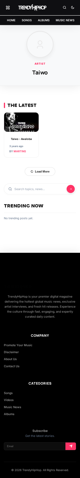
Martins (20, 151)
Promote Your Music (18, 345)
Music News (12, 407)
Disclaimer (11, 352)
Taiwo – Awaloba (21, 139)
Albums (9, 414)
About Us (10, 359)
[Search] (64, 7)
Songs (8, 393)
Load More (42, 171)
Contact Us (11, 366)
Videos (9, 400)
